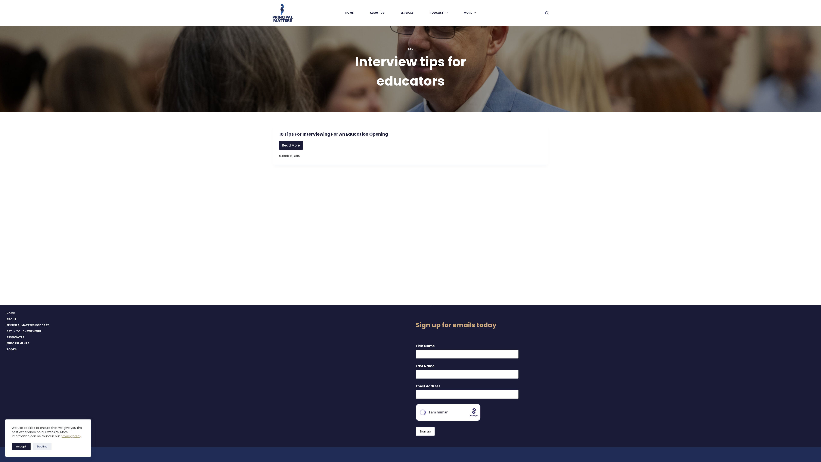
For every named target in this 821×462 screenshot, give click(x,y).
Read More (292, 146)
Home (349, 13)
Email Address (428, 386)
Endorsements (17, 343)
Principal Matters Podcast (27, 325)
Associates (15, 337)
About (11, 319)
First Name (425, 346)
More (468, 13)
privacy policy (71, 436)
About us (377, 13)
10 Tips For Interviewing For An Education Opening (333, 134)
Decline (42, 446)
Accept (21, 446)
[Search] (546, 13)
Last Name (425, 366)
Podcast (437, 13)
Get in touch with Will (23, 331)
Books (11, 349)
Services (406, 13)
